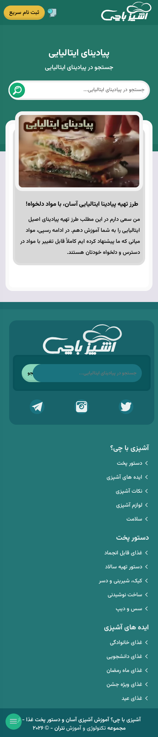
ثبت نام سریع (24, 12)
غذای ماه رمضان (124, 670)
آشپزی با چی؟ (126, 12)
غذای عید (132, 698)
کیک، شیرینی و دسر (120, 581)
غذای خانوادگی (126, 643)
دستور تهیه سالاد (123, 567)
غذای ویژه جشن (124, 684)
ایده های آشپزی (124, 477)
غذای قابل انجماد (123, 553)
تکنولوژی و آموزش (86, 728)
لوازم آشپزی (129, 505)
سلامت (134, 519)
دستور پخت (129, 463)
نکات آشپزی (129, 491)
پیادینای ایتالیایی (79, 53)
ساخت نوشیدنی (125, 595)
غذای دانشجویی (124, 656)
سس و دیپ (129, 609)
